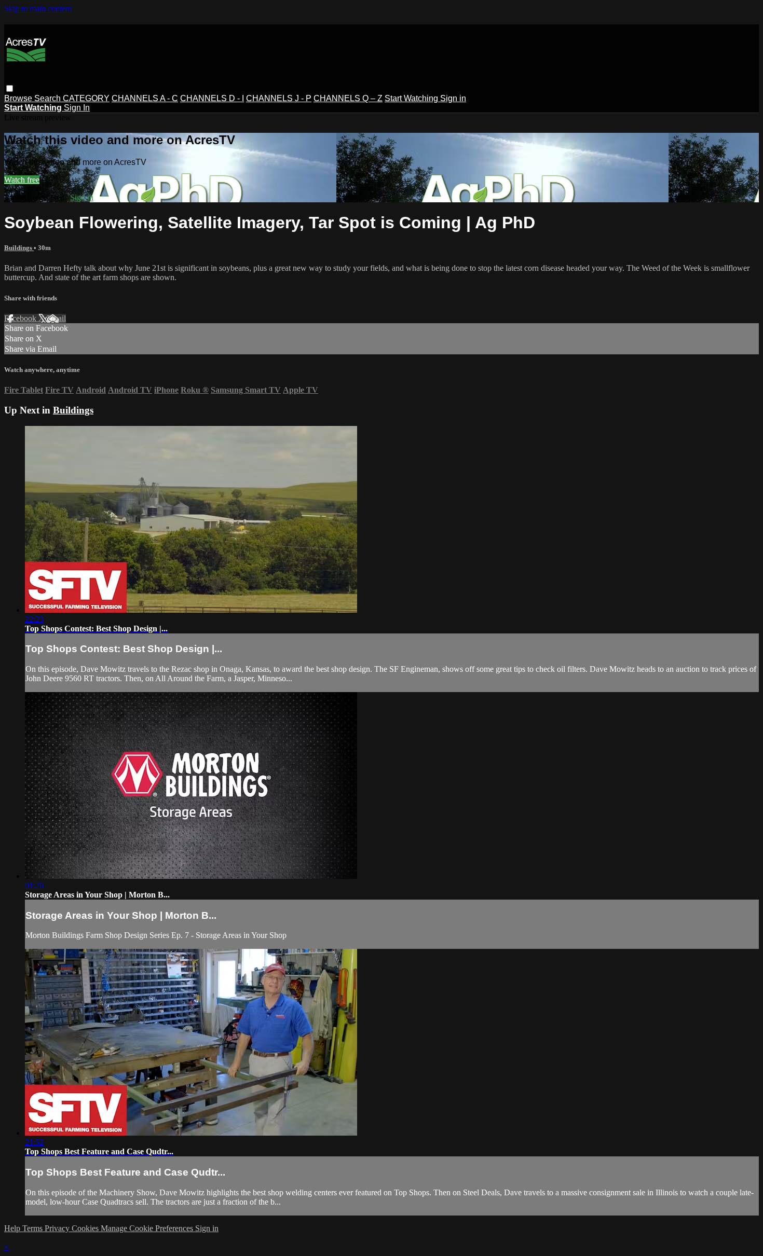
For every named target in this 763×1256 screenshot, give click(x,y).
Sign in (453, 98)
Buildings (19, 248)
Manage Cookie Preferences (148, 1228)
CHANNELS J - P (278, 98)
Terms (33, 1228)
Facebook (21, 318)
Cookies (86, 1228)
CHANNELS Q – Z (348, 98)
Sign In (77, 107)
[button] (9, 88)
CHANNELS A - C (145, 98)
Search (48, 98)
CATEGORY (86, 98)
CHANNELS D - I (212, 98)
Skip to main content (38, 8)
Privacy (58, 1228)
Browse (19, 98)
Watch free (21, 179)
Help (13, 1228)
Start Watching (412, 98)
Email (56, 318)
